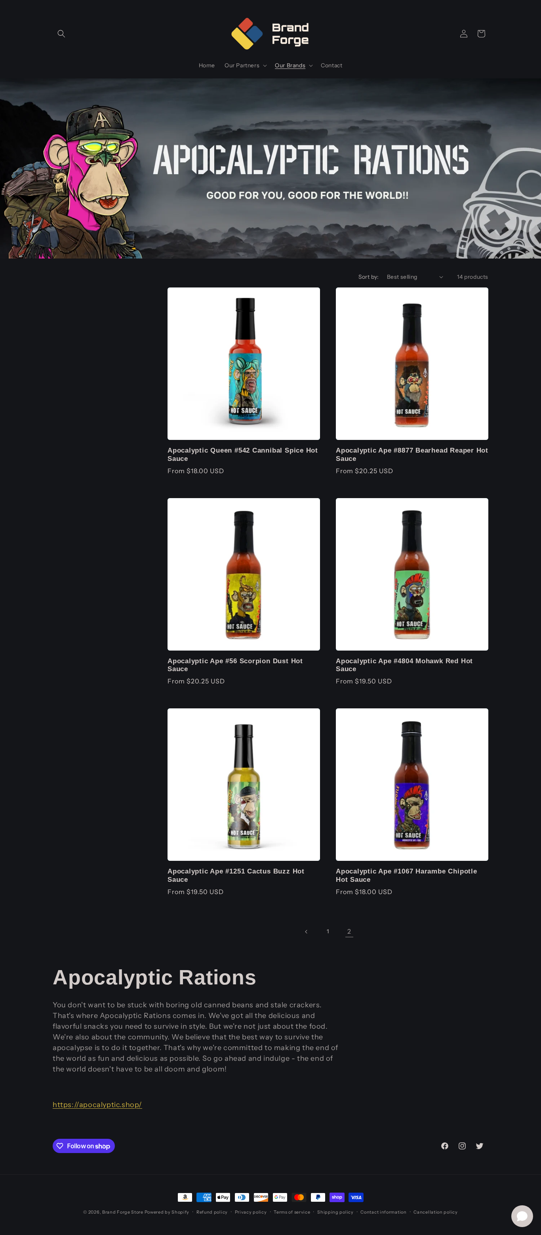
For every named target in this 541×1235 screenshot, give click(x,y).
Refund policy (212, 1212)
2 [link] (349, 931)
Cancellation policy (435, 1212)
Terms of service (292, 1212)
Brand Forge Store (122, 1212)
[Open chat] (522, 1216)
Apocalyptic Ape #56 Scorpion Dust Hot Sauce (235, 665)
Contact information (383, 1212)
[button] (61, 33)
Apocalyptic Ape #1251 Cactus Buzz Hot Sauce (236, 875)
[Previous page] (306, 931)
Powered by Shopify (167, 1212)
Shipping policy (335, 1212)
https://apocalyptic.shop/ (97, 1104)
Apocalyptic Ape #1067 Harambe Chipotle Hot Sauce (406, 875)
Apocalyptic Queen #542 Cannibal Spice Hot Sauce (243, 454)
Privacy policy (251, 1212)
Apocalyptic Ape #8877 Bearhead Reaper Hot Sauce (412, 454)
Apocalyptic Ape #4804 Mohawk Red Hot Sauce (404, 665)
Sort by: (368, 276)
